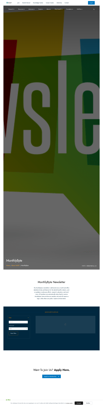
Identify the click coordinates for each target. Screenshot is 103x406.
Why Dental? (58, 9)
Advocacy (30, 9)
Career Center (50, 3)
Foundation (69, 9)
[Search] (93, 9)
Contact (67, 3)
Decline (88, 403)
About (48, 9)
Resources (20, 9)
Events (40, 9)
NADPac (79, 9)
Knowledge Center (38, 3)
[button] (28, 318)
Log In (91, 3)
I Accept (79, 403)
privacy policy (69, 403)
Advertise (59, 3)
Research (10, 9)
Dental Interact (26, 3)
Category (11, 325)
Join (18, 3)
